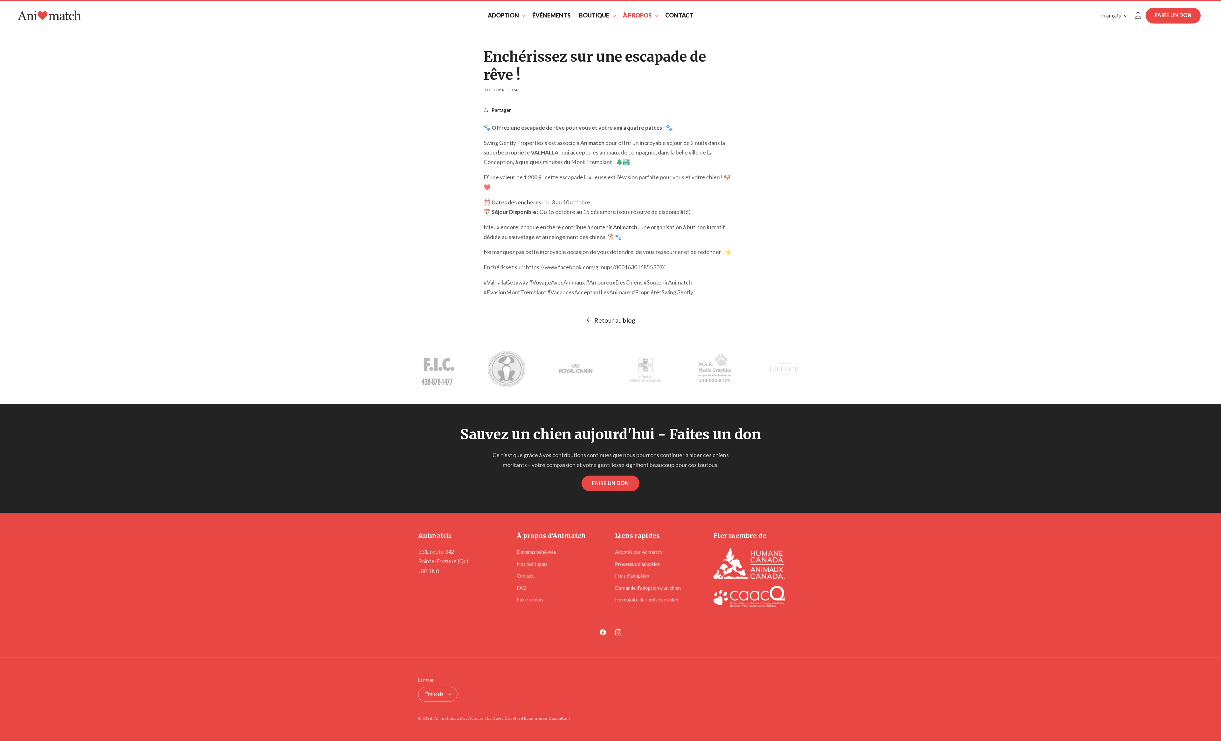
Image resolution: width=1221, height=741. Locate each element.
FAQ (521, 588)
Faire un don (1173, 15)
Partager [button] (501, 110)
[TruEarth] (784, 370)
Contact (525, 576)
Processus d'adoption (637, 564)
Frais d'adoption (632, 576)
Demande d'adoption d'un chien (648, 588)
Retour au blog (614, 320)
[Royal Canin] (576, 370)
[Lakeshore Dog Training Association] (506, 370)
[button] (505, 15)
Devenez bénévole (536, 552)
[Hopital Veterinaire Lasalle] (645, 370)
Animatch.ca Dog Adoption (460, 718)
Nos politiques (532, 564)
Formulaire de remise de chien (646, 599)
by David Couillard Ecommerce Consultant (528, 718)
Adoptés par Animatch (638, 552)
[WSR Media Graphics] (714, 370)
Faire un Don (610, 483)
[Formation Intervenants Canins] (437, 370)
